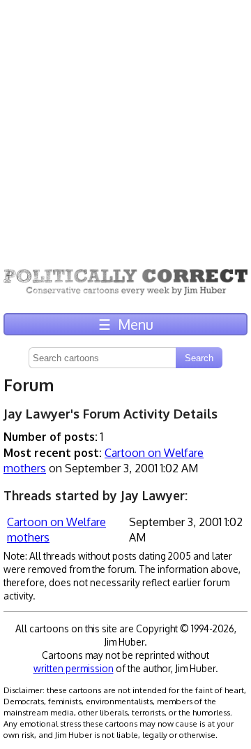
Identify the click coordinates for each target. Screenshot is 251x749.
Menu (125, 324)
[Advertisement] (125, 126)
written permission (73, 668)
